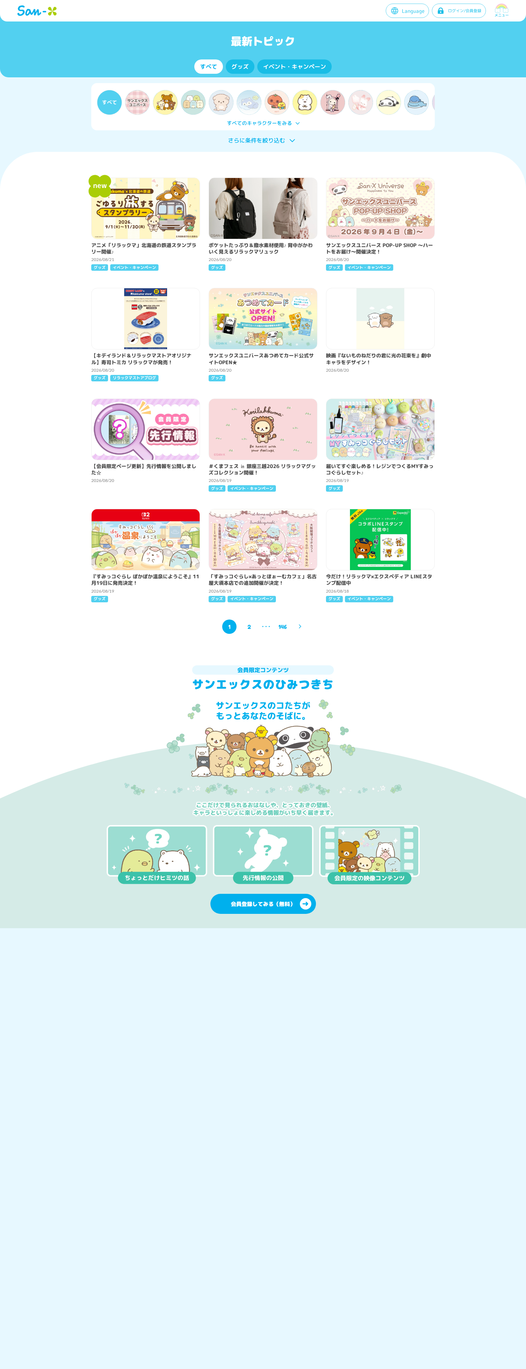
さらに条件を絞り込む (256, 140)
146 (282, 626)
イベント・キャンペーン (294, 67)
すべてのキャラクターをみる (259, 123)
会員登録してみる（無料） (263, 904)
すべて (208, 67)
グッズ (240, 67)
